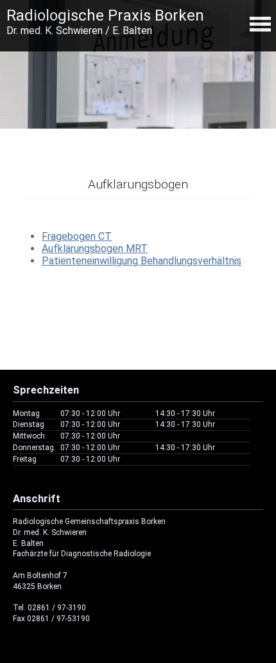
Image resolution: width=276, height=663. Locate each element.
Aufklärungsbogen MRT (95, 248)
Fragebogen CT (77, 236)
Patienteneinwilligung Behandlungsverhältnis (141, 261)
